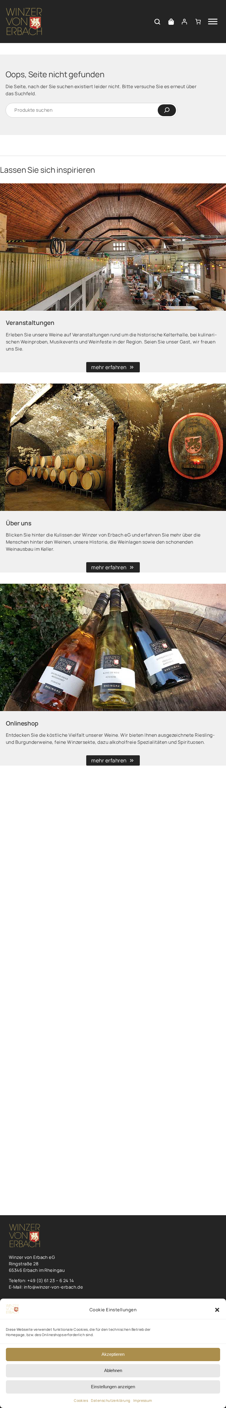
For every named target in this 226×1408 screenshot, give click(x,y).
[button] (217, 1310)
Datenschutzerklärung (110, 1400)
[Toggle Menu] (212, 21)
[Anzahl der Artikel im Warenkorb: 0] (198, 22)
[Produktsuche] (157, 21)
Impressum (142, 1400)
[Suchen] (167, 110)
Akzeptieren (113, 1354)
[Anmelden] (184, 22)
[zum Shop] (171, 22)
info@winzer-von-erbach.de (53, 1287)
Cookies (81, 1400)
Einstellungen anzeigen (113, 1386)
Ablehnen (113, 1370)
